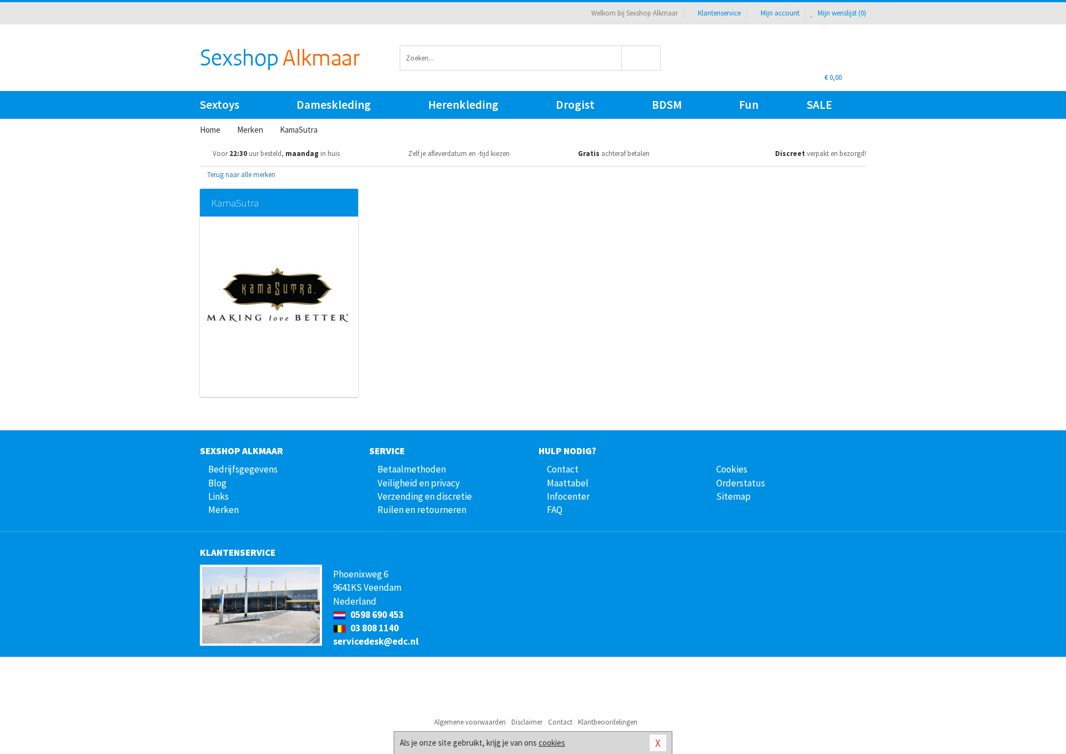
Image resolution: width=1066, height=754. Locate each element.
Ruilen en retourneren (422, 510)
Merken (223, 510)
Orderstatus (740, 483)
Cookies (731, 469)
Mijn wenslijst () (841, 13)
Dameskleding (333, 104)
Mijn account (780, 13)
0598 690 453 (376, 615)
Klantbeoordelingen (607, 722)
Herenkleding (463, 104)
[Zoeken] (641, 58)
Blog (217, 483)
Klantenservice (719, 13)
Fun (748, 104)
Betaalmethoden (412, 469)
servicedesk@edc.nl (376, 641)
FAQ (554, 510)
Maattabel (568, 483)
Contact (563, 469)
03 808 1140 (374, 628)
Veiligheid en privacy (419, 483)
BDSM (667, 104)
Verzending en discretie (425, 496)
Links (218, 496)
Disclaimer (526, 722)
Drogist (575, 104)
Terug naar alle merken (240, 174)
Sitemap (733, 496)
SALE (819, 104)
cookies (552, 742)
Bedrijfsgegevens (243, 469)
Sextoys (219, 104)
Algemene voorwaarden (470, 722)
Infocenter (568, 496)
